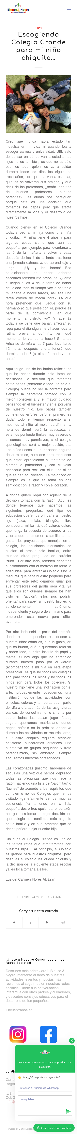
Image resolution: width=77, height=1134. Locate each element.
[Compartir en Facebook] (14, 922)
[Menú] (69, 8)
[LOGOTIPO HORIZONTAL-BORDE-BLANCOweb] (32, 8)
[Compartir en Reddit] (63, 922)
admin (57, 897)
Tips (38, 28)
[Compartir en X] (30, 922)
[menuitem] (69, 8)
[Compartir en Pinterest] (47, 922)
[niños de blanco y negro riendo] (38, 104)
